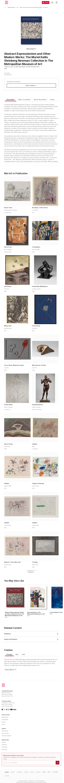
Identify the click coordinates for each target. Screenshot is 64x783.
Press (3, 724)
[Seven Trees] (17, 191)
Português (19, 772)
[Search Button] (52, 2)
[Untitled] (45, 427)
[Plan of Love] (17, 230)
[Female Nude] (17, 388)
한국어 (49, 772)
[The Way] (45, 546)
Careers (4, 742)
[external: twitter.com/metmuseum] (4, 709)
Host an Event (5, 733)
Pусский (7, 775)
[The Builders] (45, 230)
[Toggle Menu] (56, 2)
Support (4, 728)
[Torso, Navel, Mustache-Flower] (17, 348)
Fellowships (5, 747)
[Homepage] (6, 2)
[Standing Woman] (45, 388)
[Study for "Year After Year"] (17, 546)
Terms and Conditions (23, 780)
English (7, 772)
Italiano (32, 772)
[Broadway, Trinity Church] (45, 191)
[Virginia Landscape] (45, 467)
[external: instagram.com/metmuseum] (9, 709)
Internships (4, 749)
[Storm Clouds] (17, 427)
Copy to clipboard (9, 669)
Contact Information (40, 780)
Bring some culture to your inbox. (13, 755)
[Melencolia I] (17, 309)
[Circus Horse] (45, 309)
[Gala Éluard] (17, 270)
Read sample (30, 49)
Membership (5, 731)
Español (13, 772)
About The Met (5, 714)
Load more (30, 572)
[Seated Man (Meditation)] (45, 270)
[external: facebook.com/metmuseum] (2, 709)
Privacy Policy (32, 780)
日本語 (44, 772)
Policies (4, 722)
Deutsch (38, 772)
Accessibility (5, 719)
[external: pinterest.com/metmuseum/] (6, 709)
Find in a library (30, 85)
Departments (5, 717)
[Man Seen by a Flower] (45, 348)
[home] (5, 7)
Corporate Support (6, 735)
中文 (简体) (55, 772)
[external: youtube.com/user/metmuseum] (13, 709)
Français (26, 772)
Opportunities (5, 739)
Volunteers (4, 744)
